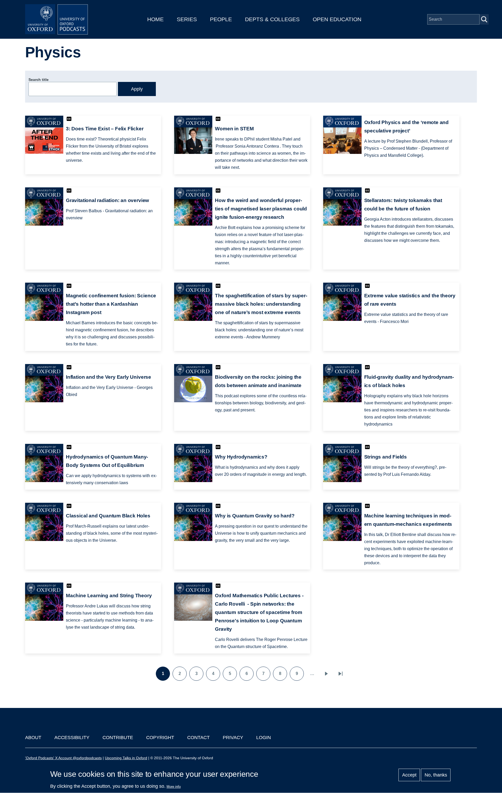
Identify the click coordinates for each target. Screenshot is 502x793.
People (221, 19)
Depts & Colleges (272, 19)
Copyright (160, 737)
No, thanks (436, 775)
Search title (38, 79)
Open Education (337, 19)
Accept (409, 775)
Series (187, 19)
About (33, 737)
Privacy (233, 737)
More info (174, 787)
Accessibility (71, 737)
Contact (198, 737)
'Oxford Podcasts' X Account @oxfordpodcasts (63, 758)
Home (155, 19)
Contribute (117, 737)
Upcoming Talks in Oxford (126, 758)
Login (263, 737)
